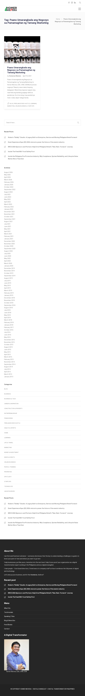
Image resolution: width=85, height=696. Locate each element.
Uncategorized (9, 491)
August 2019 (8, 278)
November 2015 (9, 342)
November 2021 (9, 214)
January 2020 (8, 266)
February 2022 (9, 207)
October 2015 (8, 344)
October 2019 (8, 273)
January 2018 (8, 325)
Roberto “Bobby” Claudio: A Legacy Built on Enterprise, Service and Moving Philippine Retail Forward (42, 137)
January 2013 (8, 376)
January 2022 (8, 209)
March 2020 (8, 263)
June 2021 (7, 226)
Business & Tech (10, 399)
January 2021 (8, 239)
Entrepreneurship (10, 413)
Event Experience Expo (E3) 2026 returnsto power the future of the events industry (36, 142)
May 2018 (7, 315)
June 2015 (7, 349)
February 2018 (9, 322)
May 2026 (7, 175)
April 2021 (7, 231)
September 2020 (9, 248)
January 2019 (8, 295)
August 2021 (8, 221)
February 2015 (9, 359)
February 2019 (9, 293)
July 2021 (7, 224)
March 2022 (8, 204)
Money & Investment (11, 452)
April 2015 (7, 354)
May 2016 (7, 337)
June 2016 (7, 335)
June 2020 (7, 256)
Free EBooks (8, 624)
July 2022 (7, 194)
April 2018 (7, 317)
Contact (7, 629)
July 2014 (7, 369)
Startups (30, 106)
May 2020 (7, 258)
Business (7, 394)
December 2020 (9, 241)
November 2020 (9, 244)
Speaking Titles (9, 616)
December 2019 (9, 268)
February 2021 (9, 236)
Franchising (8, 418)
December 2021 (9, 211)
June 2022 (7, 197)
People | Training (10, 467)
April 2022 (7, 202)
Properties (8, 472)
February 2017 (9, 327)
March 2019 (8, 290)
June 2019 (7, 283)
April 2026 (7, 177)
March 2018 (8, 320)
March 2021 (8, 234)
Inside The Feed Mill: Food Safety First (21, 151)
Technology (8, 486)
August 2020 (8, 251)
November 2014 (9, 362)
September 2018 (9, 305)
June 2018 (7, 312)
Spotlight (8, 476)
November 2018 (9, 300)
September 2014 (9, 364)
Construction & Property (13, 408)
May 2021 (7, 229)
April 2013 (7, 372)
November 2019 (9, 271)
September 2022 (9, 189)
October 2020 (8, 246)
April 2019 (7, 288)
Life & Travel (8, 442)
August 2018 (8, 307)
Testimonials (8, 612)
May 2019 (7, 285)
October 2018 (8, 303)
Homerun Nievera (15, 76)
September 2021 (9, 219)
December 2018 (9, 298)
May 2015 (7, 352)
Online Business (21, 106)
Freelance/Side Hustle (22, 103)
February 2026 (9, 182)
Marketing (11, 106)
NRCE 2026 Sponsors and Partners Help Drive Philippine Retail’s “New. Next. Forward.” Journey (40, 147)
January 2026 (8, 184)
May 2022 (7, 199)
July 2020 (7, 253)
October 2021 (8, 216)
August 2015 (8, 347)
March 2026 (8, 180)
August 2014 (8, 367)
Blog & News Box (9, 620)
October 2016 (8, 330)
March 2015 (8, 357)
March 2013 (8, 374)
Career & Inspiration (11, 403)
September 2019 (9, 276)
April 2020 (7, 261)
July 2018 (7, 310)
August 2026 (8, 172)
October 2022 (8, 187)
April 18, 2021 (27, 76)
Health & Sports (10, 428)
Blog (11, 103)
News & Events (9, 457)
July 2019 (7, 280)
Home (58, 19)
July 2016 (7, 332)
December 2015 (9, 340)
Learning (33, 103)
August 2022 (8, 192)
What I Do (7, 608)
